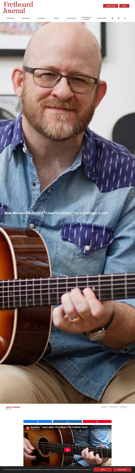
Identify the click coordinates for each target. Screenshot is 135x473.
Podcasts (71, 18)
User (113, 18)
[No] (124, 470)
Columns (41, 18)
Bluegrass (123, 407)
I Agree (103, 470)
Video (56, 18)
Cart (119, 18)
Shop (124, 6)
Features (26, 18)
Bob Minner (113, 407)
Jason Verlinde (13, 407)
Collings (104, 407)
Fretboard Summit (87, 18)
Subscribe (111, 6)
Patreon (10, 18)
